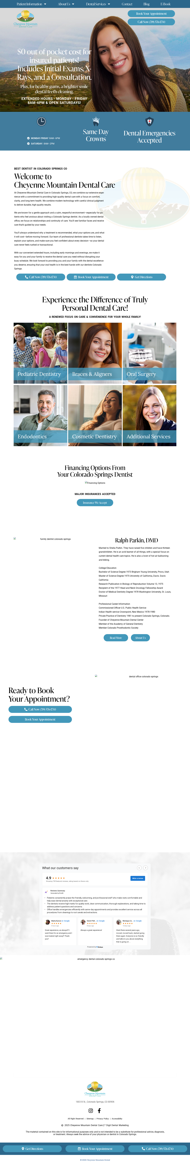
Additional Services (148, 436)
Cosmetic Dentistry (94, 436)
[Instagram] (90, 1110)
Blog (147, 4)
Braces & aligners (92, 374)
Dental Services (96, 4)
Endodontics (32, 436)
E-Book (165, 4)
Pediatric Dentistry (39, 374)
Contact (127, 4)
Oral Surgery (141, 374)
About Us (64, 4)
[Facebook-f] (99, 1110)
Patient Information (29, 4)
